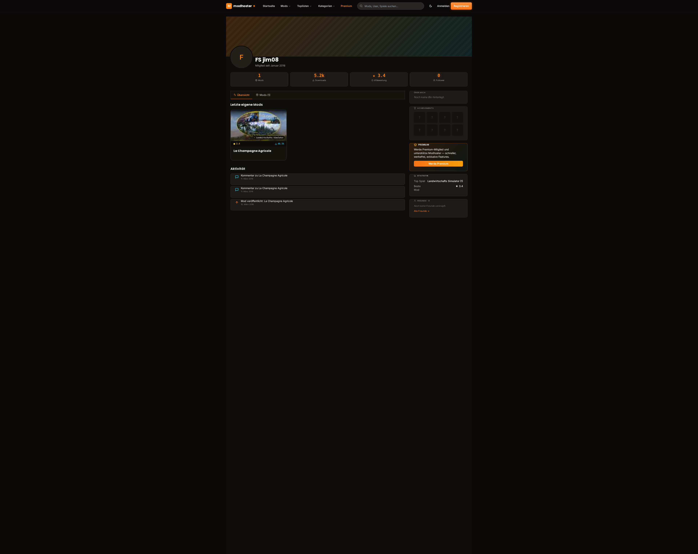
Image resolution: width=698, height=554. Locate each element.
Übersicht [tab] (243, 94)
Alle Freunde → (421, 211)
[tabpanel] (317, 156)
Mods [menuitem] (284, 5)
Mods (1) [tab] (265, 94)
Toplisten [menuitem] (303, 5)
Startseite (269, 5)
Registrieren (461, 5)
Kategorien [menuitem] (325, 5)
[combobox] (390, 6)
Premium (346, 5)
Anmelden (443, 5)
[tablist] (317, 95)
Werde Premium (438, 163)
